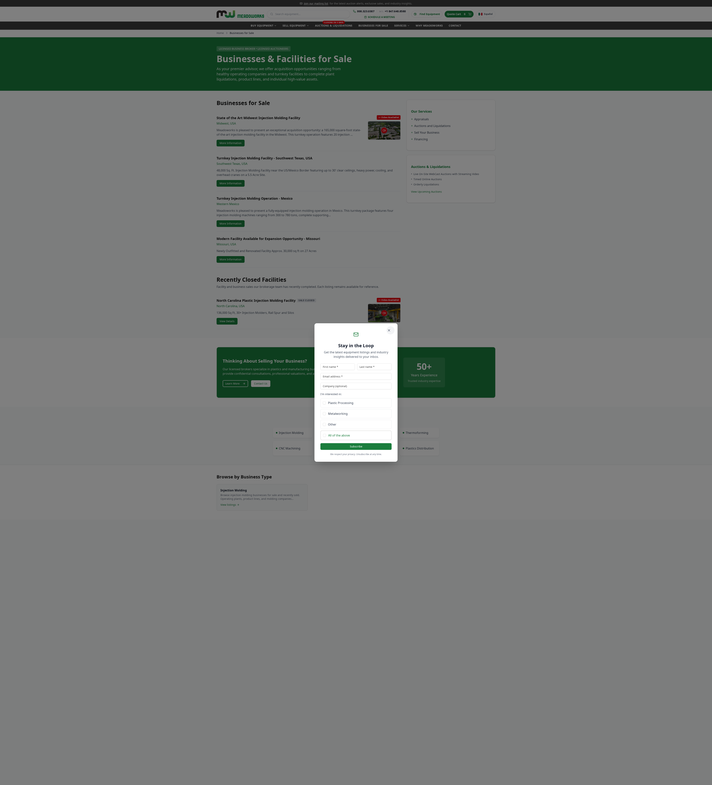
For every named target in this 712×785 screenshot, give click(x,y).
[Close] (390, 330)
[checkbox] (324, 402)
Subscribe (356, 446)
